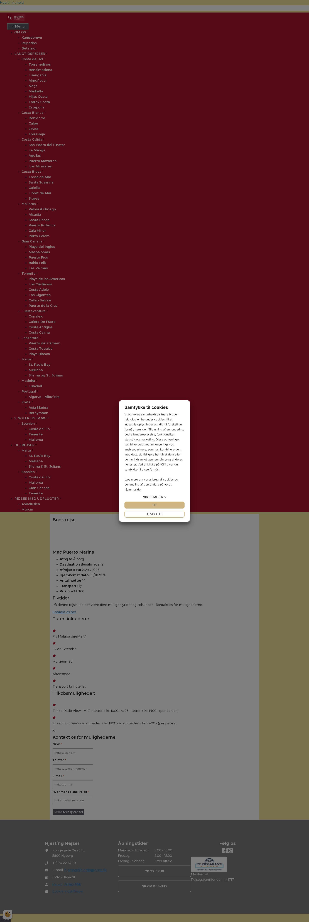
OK (154, 505)
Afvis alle (155, 514)
